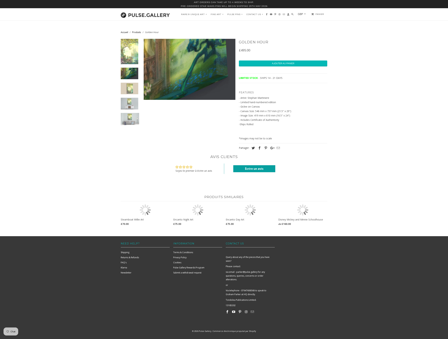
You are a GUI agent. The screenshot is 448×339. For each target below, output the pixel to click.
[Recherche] (292, 15)
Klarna (124, 267)
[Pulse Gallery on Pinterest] (240, 312)
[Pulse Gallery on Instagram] (246, 312)
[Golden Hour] (189, 69)
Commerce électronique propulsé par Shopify (234, 331)
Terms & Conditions (183, 252)
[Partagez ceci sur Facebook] (259, 148)
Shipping (125, 252)
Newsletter (126, 272)
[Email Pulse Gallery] (253, 312)
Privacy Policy (180, 257)
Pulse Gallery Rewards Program (188, 267)
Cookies (177, 262)
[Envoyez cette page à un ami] (278, 148)
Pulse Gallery (205, 331)
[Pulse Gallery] (145, 14)
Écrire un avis (254, 169)
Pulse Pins (235, 14)
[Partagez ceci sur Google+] (271, 148)
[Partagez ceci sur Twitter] (252, 148)
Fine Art (217, 14)
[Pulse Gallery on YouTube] (234, 312)
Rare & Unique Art (194, 14)
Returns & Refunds (130, 257)
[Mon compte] (288, 15)
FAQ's (124, 262)
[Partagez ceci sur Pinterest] (265, 148)
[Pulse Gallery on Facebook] (228, 312)
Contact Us (254, 14)
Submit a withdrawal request (187, 272)
